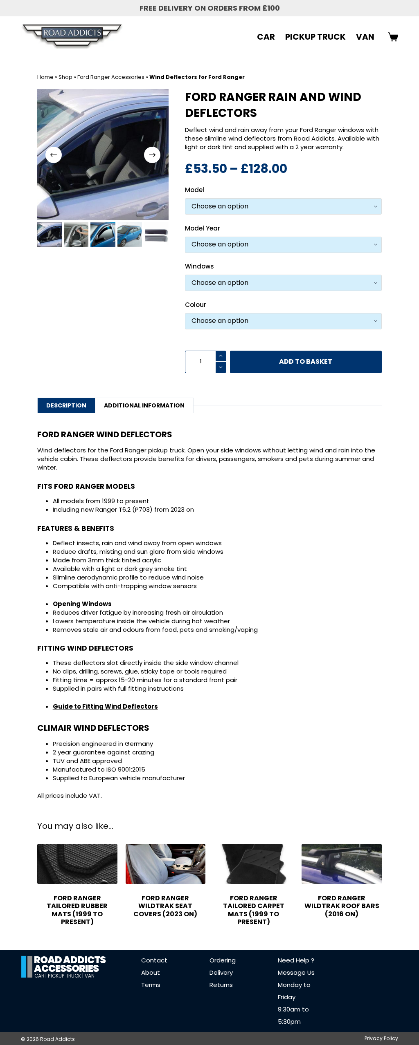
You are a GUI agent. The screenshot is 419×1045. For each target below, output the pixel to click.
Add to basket (305, 361)
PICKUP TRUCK (315, 37)
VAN (365, 37)
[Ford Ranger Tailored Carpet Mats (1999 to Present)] (253, 864)
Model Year (202, 228)
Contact (154, 960)
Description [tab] (66, 405)
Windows (199, 266)
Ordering (223, 960)
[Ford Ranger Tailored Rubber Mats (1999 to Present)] (77, 864)
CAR (266, 37)
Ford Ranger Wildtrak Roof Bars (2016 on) (341, 905)
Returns (221, 984)
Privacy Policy (381, 1038)
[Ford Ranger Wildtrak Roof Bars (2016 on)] (341, 864)
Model (194, 190)
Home (45, 77)
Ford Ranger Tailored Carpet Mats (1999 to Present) (253, 909)
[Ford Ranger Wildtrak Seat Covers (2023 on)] (165, 864)
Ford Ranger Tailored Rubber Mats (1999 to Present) (77, 909)
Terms (150, 984)
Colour (195, 304)
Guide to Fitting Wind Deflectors (105, 706)
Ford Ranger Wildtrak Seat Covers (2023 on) (165, 905)
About (150, 972)
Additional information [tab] (144, 405)
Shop (65, 77)
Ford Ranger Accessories (110, 77)
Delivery (221, 972)
